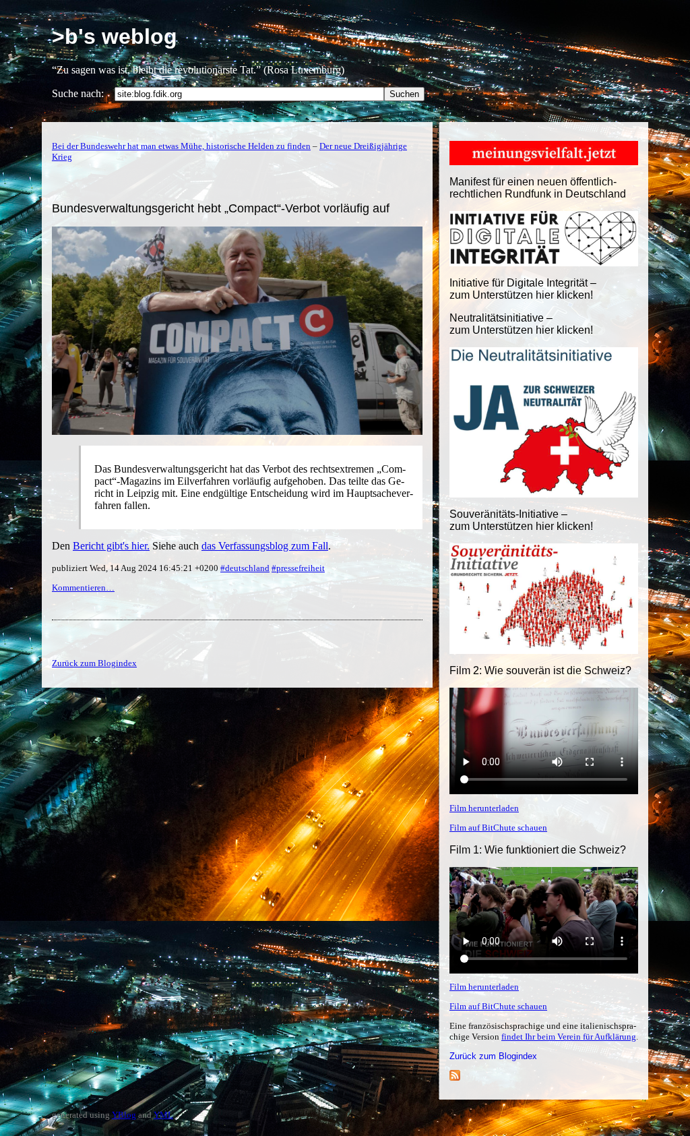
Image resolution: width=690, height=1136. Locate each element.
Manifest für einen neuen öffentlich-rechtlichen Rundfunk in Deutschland (537, 188)
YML (163, 1115)
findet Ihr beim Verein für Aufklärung (568, 1037)
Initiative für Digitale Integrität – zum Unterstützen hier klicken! (522, 289)
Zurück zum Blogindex (493, 1056)
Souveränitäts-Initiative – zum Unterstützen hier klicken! (521, 520)
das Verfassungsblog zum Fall (264, 545)
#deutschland (245, 568)
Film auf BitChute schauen (498, 828)
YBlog (124, 1115)
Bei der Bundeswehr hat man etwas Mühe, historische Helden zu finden (181, 146)
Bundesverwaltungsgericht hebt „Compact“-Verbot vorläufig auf (220, 208)
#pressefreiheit (298, 568)
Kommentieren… (83, 587)
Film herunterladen (484, 808)
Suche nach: (78, 93)
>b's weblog (114, 36)
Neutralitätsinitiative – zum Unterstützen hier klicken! (521, 324)
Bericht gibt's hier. (111, 545)
